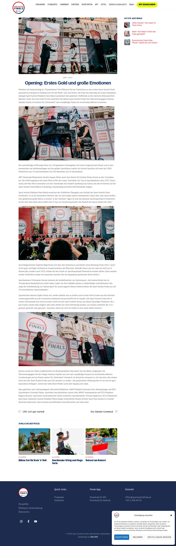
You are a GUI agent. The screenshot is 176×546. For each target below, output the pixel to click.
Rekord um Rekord (96, 460)
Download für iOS (98, 497)
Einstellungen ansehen (159, 537)
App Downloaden (147, 5)
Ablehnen (137, 537)
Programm (40, 4)
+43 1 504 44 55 (133, 500)
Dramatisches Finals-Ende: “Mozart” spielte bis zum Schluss (144, 41)
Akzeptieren (122, 537)
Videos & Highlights (118, 4)
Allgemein (22, 457)
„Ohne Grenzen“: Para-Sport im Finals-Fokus (144, 24)
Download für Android (100, 500)
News (131, 4)
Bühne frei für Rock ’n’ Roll (33, 460)
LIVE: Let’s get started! (33, 411)
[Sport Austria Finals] (19, 12)
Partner (75, 4)
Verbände (64, 4)
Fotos (103, 4)
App (96, 4)
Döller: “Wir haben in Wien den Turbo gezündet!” (144, 32)
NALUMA (94, 537)
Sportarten (87, 4)
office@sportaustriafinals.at (138, 497)
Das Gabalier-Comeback (102, 411)
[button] (171, 515)
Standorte (52, 4)
